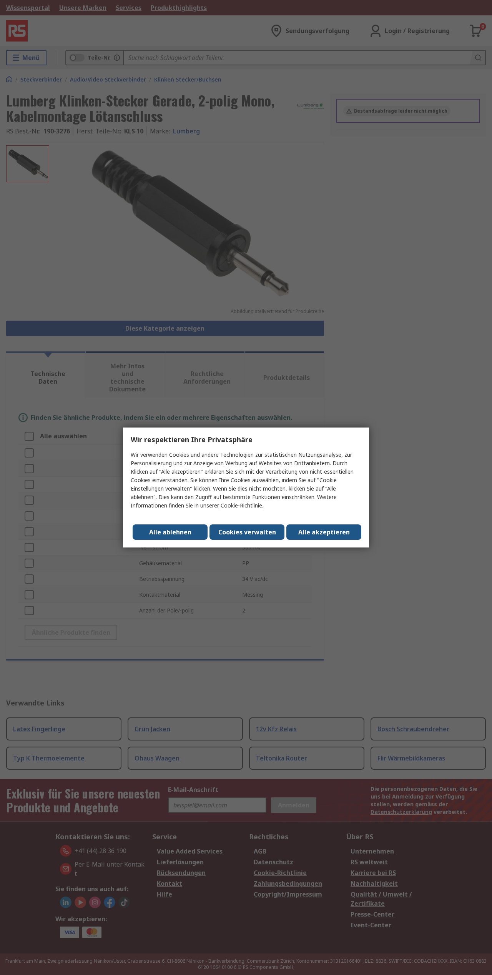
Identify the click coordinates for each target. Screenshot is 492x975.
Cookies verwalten (247, 532)
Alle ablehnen (170, 532)
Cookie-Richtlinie (241, 505)
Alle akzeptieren (324, 532)
